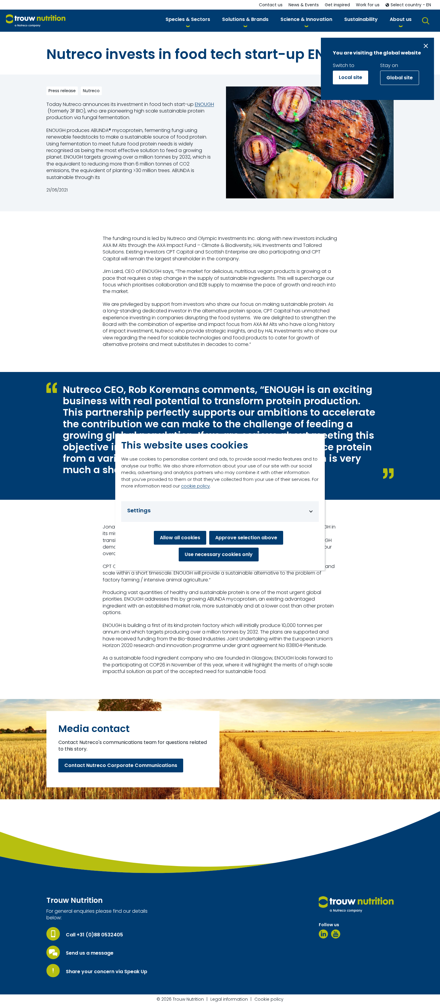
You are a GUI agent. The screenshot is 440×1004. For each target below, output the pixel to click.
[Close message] (426, 46)
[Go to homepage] (36, 20)
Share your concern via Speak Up (106, 971)
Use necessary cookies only (219, 554)
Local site (350, 77)
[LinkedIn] (323, 933)
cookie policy (195, 486)
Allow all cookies (180, 537)
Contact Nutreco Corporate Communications (120, 765)
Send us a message (89, 953)
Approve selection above (246, 537)
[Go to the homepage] (356, 904)
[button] (188, 20)
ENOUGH (204, 104)
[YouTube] (335, 933)
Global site (399, 77)
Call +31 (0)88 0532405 (94, 935)
